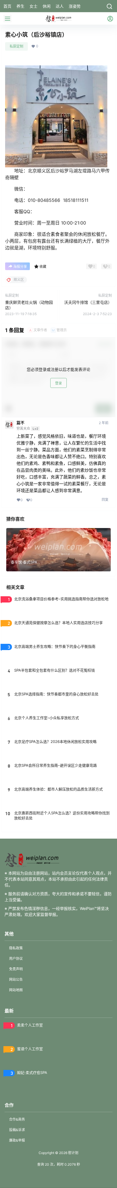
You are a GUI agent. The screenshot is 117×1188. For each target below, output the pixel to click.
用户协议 (16, 958)
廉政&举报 (17, 1140)
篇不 (20, 423)
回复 (105, 499)
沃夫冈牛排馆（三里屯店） (88, 302)
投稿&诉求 (17, 1130)
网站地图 (16, 990)
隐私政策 (16, 948)
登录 (58, 383)
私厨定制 (16, 46)
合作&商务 (17, 1119)
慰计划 (72, 1153)
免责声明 (16, 969)
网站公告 (16, 979)
